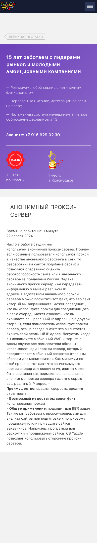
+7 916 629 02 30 (42, 135)
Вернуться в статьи (26, 37)
